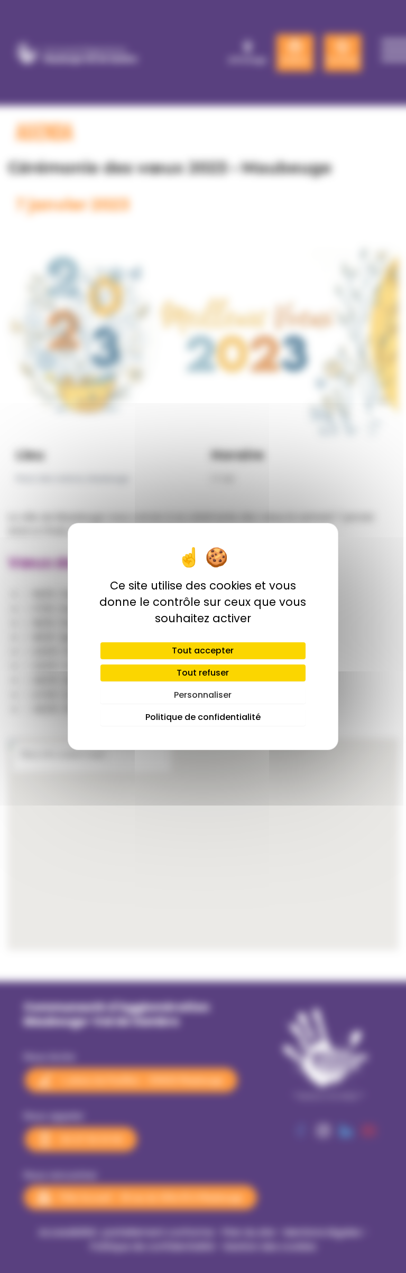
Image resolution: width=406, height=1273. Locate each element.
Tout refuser (203, 673)
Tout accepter (203, 650)
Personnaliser (203, 695)
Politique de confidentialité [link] (203, 717)
